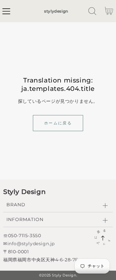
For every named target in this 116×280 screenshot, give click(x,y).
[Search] (92, 11)
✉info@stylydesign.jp (29, 243)
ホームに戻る (58, 123)
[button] (6, 11)
